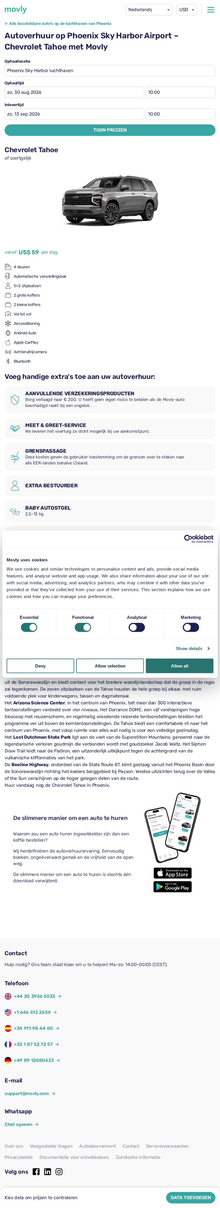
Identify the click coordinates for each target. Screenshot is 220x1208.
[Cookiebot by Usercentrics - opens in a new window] (188, 539)
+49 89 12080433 (34, 1060)
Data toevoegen (191, 1197)
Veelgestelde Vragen (51, 1146)
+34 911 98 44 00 (33, 1028)
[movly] (16, 9)
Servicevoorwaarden (167, 1146)
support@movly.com (30, 1093)
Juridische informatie (138, 1157)
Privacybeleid (19, 1157)
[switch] (83, 627)
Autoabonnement (97, 1146)
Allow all (179, 665)
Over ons (14, 1146)
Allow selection (110, 665)
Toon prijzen (110, 130)
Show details (189, 648)
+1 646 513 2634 (32, 1012)
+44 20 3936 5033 (34, 996)
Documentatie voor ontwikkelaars (74, 1157)
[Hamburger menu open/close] (210, 9)
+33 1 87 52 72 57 (33, 1044)
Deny (40, 665)
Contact (131, 1146)
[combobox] (149, 9)
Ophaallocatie (17, 61)
